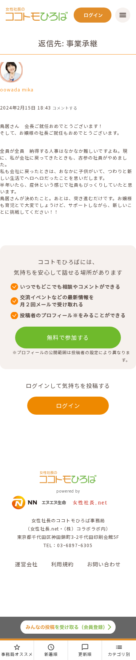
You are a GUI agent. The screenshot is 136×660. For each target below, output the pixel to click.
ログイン (68, 405)
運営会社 (26, 564)
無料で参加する (68, 337)
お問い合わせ (104, 564)
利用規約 (62, 564)
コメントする (65, 108)
